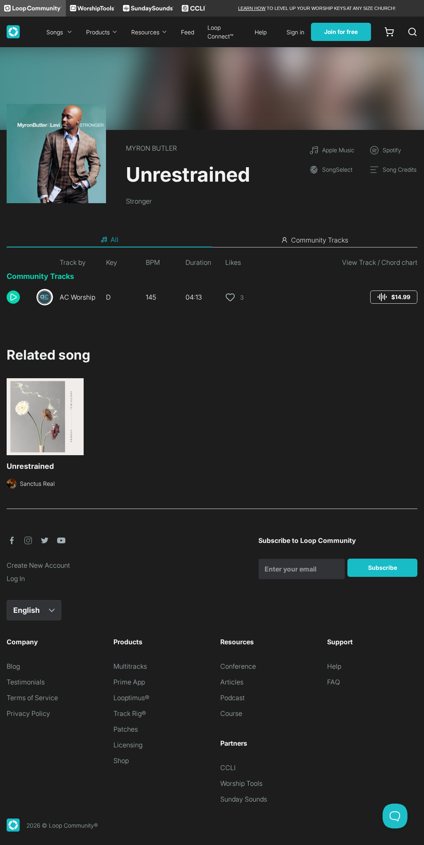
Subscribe (382, 567)
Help (261, 32)
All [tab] (114, 239)
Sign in (295, 32)
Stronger (139, 201)
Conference (238, 666)
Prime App (129, 682)
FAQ (333, 682)
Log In (16, 578)
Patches (125, 729)
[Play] (13, 297)
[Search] (412, 32)
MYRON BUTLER (151, 148)
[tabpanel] (212, 284)
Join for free (341, 31)
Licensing (127, 745)
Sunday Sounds (243, 799)
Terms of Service (32, 698)
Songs (54, 32)
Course (231, 713)
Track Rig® (129, 713)
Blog (13, 666)
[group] (393, 297)
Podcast (232, 698)
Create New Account (38, 565)
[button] (18, 297)
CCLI (228, 767)
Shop (121, 760)
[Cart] (389, 32)
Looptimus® (131, 698)
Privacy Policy (28, 713)
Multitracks (130, 666)
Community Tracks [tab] (319, 240)
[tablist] (212, 240)
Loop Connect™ (220, 32)
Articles (231, 682)
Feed (187, 32)
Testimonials (26, 682)
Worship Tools (241, 783)
